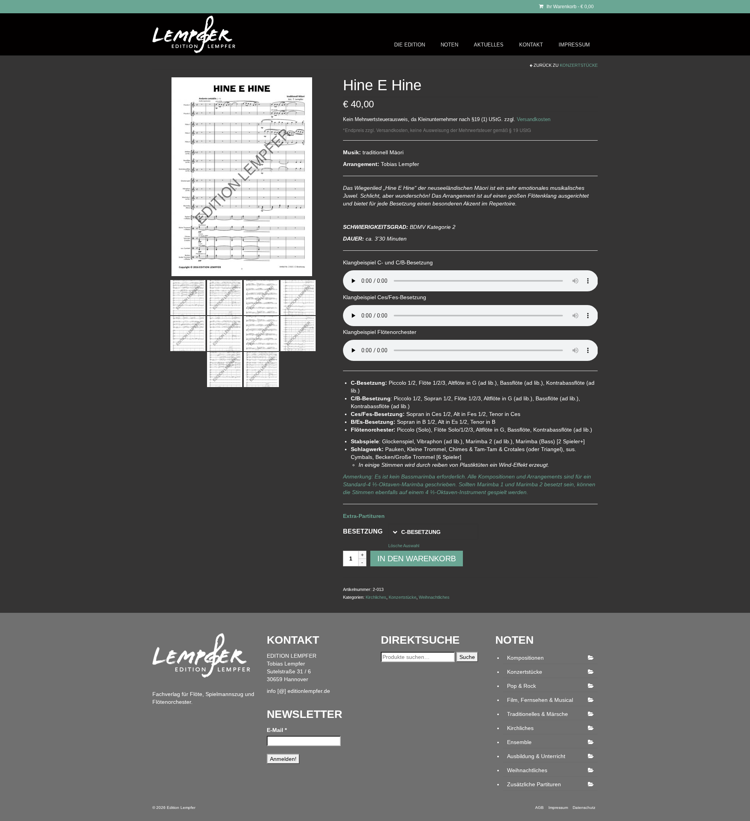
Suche (467, 657)
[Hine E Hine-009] (298, 333)
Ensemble (519, 742)
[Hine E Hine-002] (188, 297)
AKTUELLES (489, 45)
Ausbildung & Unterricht (536, 756)
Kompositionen (525, 658)
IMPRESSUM (574, 45)
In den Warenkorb (416, 558)
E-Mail (277, 730)
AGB (539, 807)
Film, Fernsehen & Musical (540, 700)
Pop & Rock (521, 686)
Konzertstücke (579, 65)
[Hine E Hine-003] (224, 297)
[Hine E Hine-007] (224, 333)
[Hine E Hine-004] (261, 297)
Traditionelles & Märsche (537, 714)
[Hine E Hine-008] (261, 333)
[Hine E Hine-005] (298, 297)
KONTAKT (531, 45)
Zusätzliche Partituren (534, 784)
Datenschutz (584, 807)
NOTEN (449, 45)
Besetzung (362, 531)
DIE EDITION (409, 45)
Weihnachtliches (434, 597)
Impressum (558, 807)
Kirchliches (376, 597)
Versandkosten (533, 119)
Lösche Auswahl (403, 545)
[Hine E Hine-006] (188, 333)
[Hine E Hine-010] (224, 369)
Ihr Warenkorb (569, 6)
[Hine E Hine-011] (261, 369)
